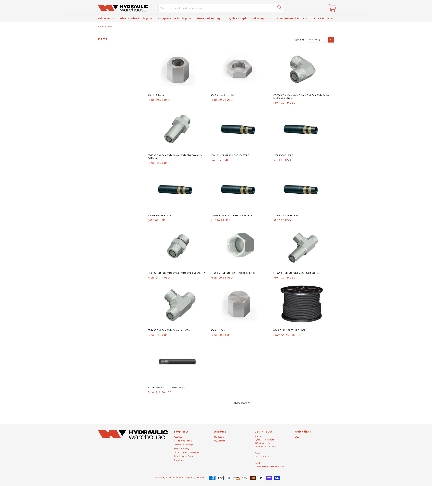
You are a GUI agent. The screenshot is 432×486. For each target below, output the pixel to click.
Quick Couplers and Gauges (248, 18)
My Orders (219, 437)
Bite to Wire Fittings (134, 18)
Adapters (104, 18)
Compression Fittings (173, 18)
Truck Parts (322, 18)
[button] (105, 18)
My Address (219, 441)
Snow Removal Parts (290, 18)
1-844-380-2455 (262, 456)
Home (101, 26)
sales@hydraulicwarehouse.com (269, 466)
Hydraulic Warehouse (173, 478)
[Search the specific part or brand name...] (279, 8)
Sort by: (299, 39)
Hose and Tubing (208, 18)
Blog (297, 437)
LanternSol (201, 478)
